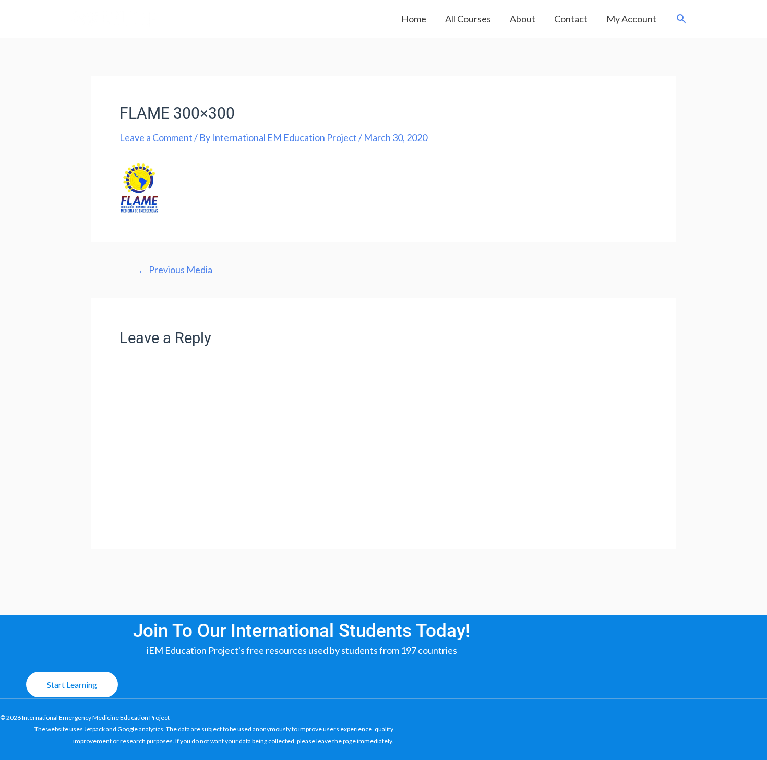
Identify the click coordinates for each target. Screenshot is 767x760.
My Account (631, 19)
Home (413, 19)
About (522, 19)
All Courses (468, 19)
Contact (571, 19)
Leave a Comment (156, 137)
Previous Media (175, 269)
